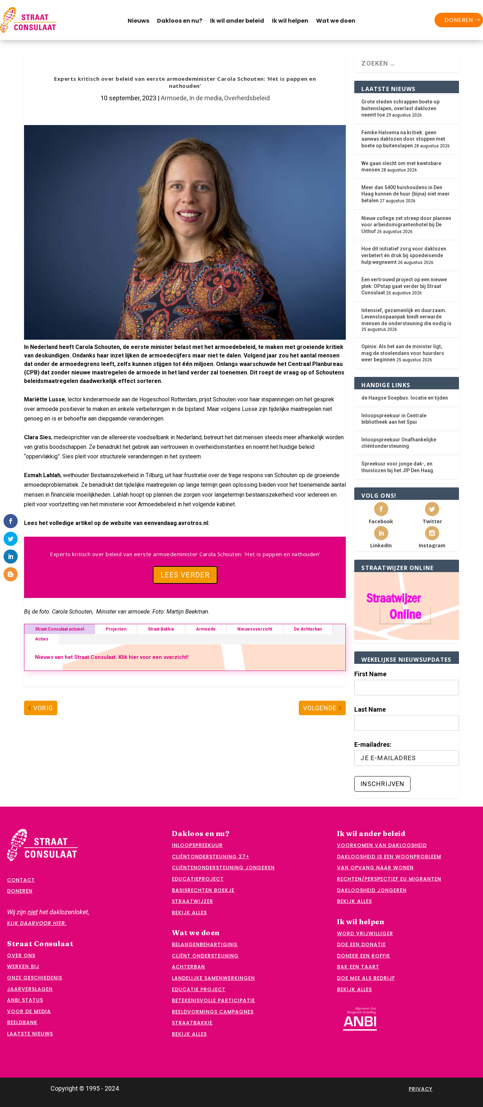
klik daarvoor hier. (36, 923)
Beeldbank (22, 1022)
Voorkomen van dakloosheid (382, 845)
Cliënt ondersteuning (205, 955)
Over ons (21, 955)
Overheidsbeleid (247, 98)
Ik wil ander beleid (237, 21)
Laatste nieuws (30, 1033)
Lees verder (185, 575)
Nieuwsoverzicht (254, 629)
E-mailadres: (372, 744)
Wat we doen (335, 21)
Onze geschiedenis (34, 977)
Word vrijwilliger (365, 933)
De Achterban (308, 629)
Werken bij (23, 966)
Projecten (116, 629)
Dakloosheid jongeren (372, 890)
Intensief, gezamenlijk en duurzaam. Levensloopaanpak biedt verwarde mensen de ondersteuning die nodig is (406, 316)
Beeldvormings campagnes (213, 1011)
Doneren (458, 20)
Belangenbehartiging (205, 944)
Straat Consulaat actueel (59, 629)
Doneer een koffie (363, 955)
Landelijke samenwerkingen (213, 978)
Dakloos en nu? (179, 21)
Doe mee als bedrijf (366, 978)
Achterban (188, 966)
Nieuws (138, 21)
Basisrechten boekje (203, 890)
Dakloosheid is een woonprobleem (389, 856)
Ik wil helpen (290, 21)
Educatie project (199, 989)
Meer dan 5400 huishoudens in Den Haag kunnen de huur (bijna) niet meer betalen (405, 194)
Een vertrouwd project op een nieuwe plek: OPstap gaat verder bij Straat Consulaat (404, 286)
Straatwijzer (192, 901)
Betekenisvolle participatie (213, 1000)
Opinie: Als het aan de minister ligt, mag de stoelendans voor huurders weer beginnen (402, 353)
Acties (41, 639)
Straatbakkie (192, 1022)
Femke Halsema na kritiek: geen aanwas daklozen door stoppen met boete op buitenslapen (403, 139)
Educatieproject (198, 878)
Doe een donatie (361, 944)
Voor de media (29, 1011)
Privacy (420, 1088)
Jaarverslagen (30, 989)
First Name (370, 674)
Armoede (174, 98)
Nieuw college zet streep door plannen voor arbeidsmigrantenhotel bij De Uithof (406, 224)
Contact (21, 879)
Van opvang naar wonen (375, 867)
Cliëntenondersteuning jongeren (223, 867)
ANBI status (25, 1000)
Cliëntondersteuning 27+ (210, 856)
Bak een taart (358, 966)
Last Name (370, 709)
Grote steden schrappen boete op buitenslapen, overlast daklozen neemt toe (400, 108)
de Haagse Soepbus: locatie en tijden (404, 398)
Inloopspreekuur (197, 845)
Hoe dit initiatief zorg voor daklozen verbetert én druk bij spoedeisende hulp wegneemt (403, 255)
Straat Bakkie (161, 629)
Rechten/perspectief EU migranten (389, 878)
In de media (205, 98)
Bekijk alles (189, 912)
